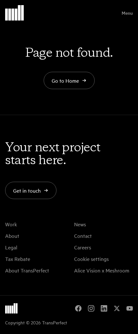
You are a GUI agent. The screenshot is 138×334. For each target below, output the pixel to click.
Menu (127, 13)
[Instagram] (91, 308)
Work (11, 224)
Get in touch (27, 190)
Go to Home (65, 80)
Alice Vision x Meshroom (101, 270)
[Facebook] (78, 308)
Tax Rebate (17, 258)
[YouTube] (129, 308)
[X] (117, 308)
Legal (11, 247)
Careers (82, 247)
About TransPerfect (27, 270)
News (80, 224)
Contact (83, 235)
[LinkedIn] (104, 308)
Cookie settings (91, 258)
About (12, 235)
